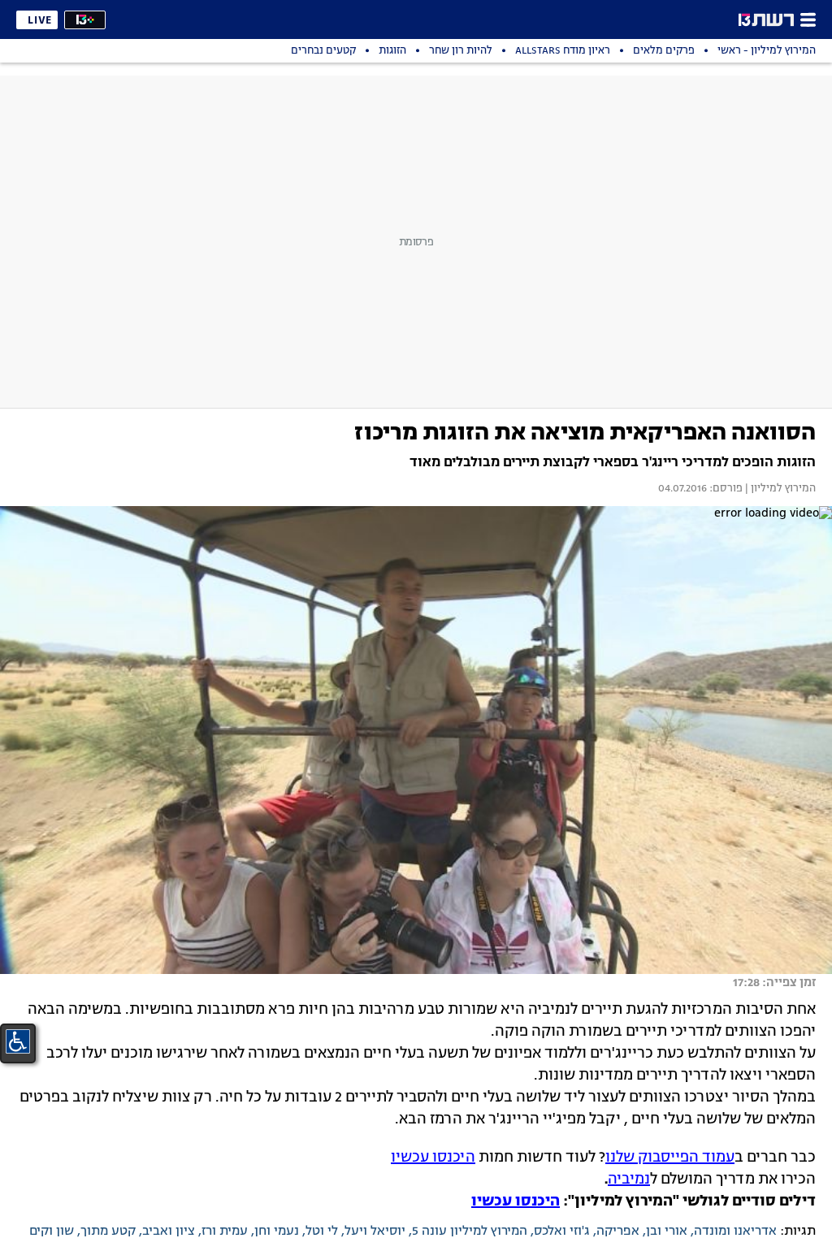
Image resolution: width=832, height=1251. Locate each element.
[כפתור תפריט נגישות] (18, 1041)
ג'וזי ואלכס (562, 1231)
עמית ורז (225, 1231)
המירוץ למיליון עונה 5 (469, 1231)
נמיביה (629, 1179)
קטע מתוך (108, 1231)
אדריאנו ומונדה (735, 1231)
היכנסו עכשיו (433, 1157)
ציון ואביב (168, 1231)
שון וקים (51, 1231)
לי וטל (322, 1231)
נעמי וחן (276, 1231)
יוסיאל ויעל (374, 1231)
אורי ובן (666, 1231)
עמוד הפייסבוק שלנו (669, 1157)
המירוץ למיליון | (779, 489)
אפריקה (617, 1231)
